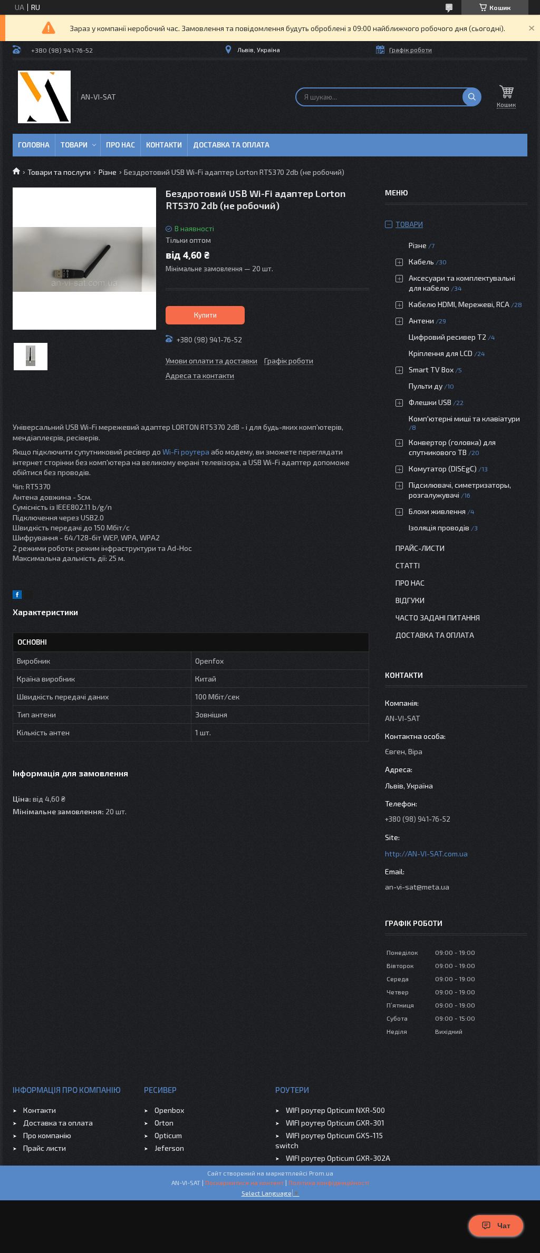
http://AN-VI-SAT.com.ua (426, 853)
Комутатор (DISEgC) (443, 468)
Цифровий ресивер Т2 (447, 336)
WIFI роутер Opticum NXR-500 (335, 1110)
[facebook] (17, 595)
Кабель (421, 261)
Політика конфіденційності (328, 1182)
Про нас (120, 145)
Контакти (164, 145)
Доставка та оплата (231, 145)
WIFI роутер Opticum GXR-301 (335, 1122)
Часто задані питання (438, 617)
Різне (108, 171)
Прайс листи (44, 1147)
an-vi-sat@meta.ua (417, 886)
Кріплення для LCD (440, 353)
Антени (421, 320)
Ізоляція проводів (439, 527)
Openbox (169, 1110)
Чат (503, 1225)
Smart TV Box (431, 369)
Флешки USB (430, 402)
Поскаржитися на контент (244, 1182)
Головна (34, 145)
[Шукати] (471, 96)
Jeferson (169, 1147)
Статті (408, 565)
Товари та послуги (59, 171)
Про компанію (47, 1135)
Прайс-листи (420, 548)
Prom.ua (321, 1173)
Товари (74, 145)
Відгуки (410, 600)
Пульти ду (425, 385)
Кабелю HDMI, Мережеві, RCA (459, 304)
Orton (164, 1122)
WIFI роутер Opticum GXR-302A (338, 1157)
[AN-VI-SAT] (44, 97)
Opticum (168, 1135)
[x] (28, 595)
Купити (205, 315)
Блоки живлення (437, 511)
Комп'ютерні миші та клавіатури (464, 418)
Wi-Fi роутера (185, 451)
